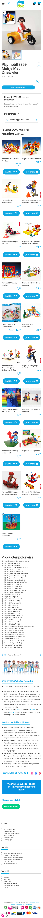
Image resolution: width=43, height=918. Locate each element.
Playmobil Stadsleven (14, 588)
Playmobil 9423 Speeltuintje (27, 325)
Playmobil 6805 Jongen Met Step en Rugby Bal (10, 493)
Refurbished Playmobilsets (12, 855)
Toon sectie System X (11, 643)
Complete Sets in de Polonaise (14, 561)
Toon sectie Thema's (11, 645)
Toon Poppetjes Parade (12, 632)
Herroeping (19, 904)
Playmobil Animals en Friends (16, 567)
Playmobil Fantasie (10, 601)
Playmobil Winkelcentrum (15, 590)
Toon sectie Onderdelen (12, 641)
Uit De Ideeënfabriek (10, 864)
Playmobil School (12, 584)
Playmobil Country (10, 595)
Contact (6, 887)
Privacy (37, 902)
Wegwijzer (7, 879)
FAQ (24, 904)
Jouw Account (8, 881)
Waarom (6, 877)
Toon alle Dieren (9, 838)
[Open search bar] (9, 3)
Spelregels (32, 902)
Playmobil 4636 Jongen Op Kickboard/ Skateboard (31, 201)
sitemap (19, 709)
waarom (12, 712)
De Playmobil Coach (10, 829)
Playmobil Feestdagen (12, 603)
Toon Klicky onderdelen (12, 628)
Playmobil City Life (10, 565)
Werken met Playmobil (12, 647)
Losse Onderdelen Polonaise (13, 853)
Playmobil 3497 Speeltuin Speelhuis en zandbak (31, 243)
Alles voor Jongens (9, 831)
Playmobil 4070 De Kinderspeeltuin (8, 325)
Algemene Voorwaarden (11, 885)
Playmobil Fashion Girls (14, 580)
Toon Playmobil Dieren (12, 630)
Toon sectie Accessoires (12, 634)
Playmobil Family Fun (11, 597)
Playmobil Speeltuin (13, 586)
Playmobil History (10, 605)
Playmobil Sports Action (12, 616)
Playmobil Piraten (10, 607)
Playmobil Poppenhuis (12, 609)
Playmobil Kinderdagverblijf (15, 582)
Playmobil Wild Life (11, 624)
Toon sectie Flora (10, 639)
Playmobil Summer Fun (12, 618)
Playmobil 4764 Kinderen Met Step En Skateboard (31, 493)
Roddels (33, 709)
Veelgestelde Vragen (10, 883)
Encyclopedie (29, 904)
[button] (4, 13)
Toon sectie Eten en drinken (13, 637)
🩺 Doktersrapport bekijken (21, 119)
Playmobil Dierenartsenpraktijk (17, 574)
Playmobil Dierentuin (13, 578)
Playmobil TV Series (11, 620)
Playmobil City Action (11, 563)
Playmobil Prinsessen (11, 611)
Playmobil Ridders (10, 613)
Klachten (13, 904)
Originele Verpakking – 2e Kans (13, 857)
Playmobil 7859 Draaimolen (7, 534)
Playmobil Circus (12, 569)
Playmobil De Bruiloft (14, 571)
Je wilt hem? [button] (10, 172)
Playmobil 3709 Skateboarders (7, 201)
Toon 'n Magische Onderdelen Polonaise (18, 626)
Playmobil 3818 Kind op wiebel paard (10, 452)
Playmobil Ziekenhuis (14, 592)
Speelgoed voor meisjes (12, 833)
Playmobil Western (11, 622)
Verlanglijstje (8, 840)
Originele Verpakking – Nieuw (13, 859)
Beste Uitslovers (9, 861)
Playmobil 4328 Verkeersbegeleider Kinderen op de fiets (9, 368)
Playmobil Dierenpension (15, 576)
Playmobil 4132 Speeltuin (31, 451)
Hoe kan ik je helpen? (11, 806)
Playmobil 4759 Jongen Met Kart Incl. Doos (10, 410)
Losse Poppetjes (9, 836)
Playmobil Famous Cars (12, 599)
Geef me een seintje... (18, 87)
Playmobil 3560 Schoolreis (31, 159)
